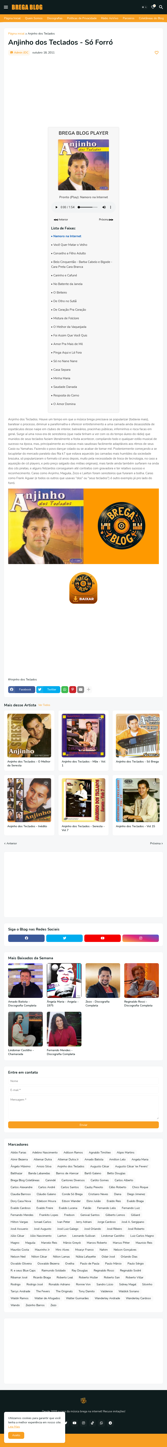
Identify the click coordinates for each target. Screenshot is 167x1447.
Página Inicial (12, 18)
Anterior (12, 843)
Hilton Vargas (19, 1222)
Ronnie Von (83, 1284)
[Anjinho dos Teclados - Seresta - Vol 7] (83, 800)
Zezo (53, 1305)
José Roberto (136, 1229)
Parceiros (128, 18)
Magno (15, 1243)
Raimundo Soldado (54, 1270)
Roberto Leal (65, 1277)
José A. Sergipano (133, 1222)
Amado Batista (94, 1159)
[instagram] (140, 938)
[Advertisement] (83, 89)
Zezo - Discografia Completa (98, 1003)
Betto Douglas (116, 1173)
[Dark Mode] (144, 7)
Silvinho (147, 1284)
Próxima (155, 843)
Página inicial (16, 34)
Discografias (55, 18)
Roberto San (112, 1277)
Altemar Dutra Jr (68, 1159)
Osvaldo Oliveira (21, 1264)
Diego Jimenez (136, 1194)
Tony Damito (87, 1291)
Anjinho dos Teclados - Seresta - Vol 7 (83, 828)
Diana (117, 1194)
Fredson (69, 1215)
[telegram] (110, 1423)
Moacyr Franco (84, 1250)
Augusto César (99, 1166)
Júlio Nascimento (41, 1236)
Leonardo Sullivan (83, 1236)
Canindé (50, 1180)
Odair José (108, 1257)
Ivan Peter (63, 1222)
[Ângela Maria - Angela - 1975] (64, 980)
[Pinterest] (72, 689)
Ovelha (69, 1264)
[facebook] (26, 938)
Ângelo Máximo (21, 1166)
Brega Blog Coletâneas (25, 1180)
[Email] (80, 689)
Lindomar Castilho (112, 1236)
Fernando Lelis (106, 1208)
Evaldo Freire (44, 1208)
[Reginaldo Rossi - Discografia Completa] (141, 980)
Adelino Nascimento (45, 1152)
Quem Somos (34, 18)
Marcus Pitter (121, 1243)
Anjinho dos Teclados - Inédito (27, 826)
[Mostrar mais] (88, 689)
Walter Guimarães (77, 1298)
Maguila (30, 1243)
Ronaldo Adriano (59, 1284)
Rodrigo (16, 1284)
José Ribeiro (114, 1229)
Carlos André (46, 1187)
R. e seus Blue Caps (23, 1270)
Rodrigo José (34, 1284)
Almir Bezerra (19, 1159)
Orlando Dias (129, 1257)
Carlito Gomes (100, 1180)
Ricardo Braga (42, 1277)
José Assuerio (19, 1229)
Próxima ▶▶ (106, 220)
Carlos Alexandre (21, 1187)
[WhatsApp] (64, 689)
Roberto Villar (134, 1277)
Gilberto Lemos (115, 1215)
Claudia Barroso (21, 1194)
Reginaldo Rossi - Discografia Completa (138, 1003)
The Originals (64, 1291)
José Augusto (42, 1229)
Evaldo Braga (135, 1201)
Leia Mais (14, 1427)
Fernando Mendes (22, 1215)
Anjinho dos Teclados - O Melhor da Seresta (28, 763)
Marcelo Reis (49, 1243)
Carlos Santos (70, 1187)
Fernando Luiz (131, 1208)
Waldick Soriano (129, 1291)
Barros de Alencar (67, 1173)
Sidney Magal (127, 1284)
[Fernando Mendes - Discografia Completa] (64, 1029)
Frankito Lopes (48, 1215)
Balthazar (16, 1173)
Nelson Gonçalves (125, 1250)
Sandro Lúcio (105, 1284)
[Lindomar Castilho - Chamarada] (25, 1029)
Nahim (104, 1250)
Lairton (61, 1236)
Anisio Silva (43, 1166)
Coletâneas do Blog (151, 18)
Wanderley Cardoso (138, 1298)
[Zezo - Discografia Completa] (103, 980)
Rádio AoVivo (109, 18)
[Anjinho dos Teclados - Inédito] (29, 800)
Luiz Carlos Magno (142, 1236)
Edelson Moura (46, 1201)
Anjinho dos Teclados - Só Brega (137, 762)
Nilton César (39, 1257)
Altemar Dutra (43, 1159)
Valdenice (107, 1291)
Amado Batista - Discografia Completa (22, 1003)
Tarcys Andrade (20, 1291)
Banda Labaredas (39, 1173)
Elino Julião (94, 1201)
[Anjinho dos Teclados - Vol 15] (138, 800)
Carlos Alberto (124, 1180)
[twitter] (64, 938)
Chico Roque (140, 1187)
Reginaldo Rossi (104, 1270)
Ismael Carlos (42, 1222)
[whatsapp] (101, 1423)
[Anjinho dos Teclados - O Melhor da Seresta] (29, 736)
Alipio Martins (125, 1152)
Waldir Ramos (20, 1298)
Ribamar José (19, 1277)
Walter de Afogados (47, 1298)
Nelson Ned (18, 1257)
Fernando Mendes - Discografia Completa (61, 1052)
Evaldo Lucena (68, 1208)
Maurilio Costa (20, 1250)
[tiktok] (92, 1423)
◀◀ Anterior (61, 220)
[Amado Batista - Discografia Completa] (25, 980)
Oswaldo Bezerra (48, 1264)
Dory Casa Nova (21, 1201)
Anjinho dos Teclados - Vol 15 (135, 826)
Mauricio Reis (144, 1243)
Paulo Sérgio (135, 1264)
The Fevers (43, 1291)
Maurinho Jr (42, 1250)
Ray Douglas (80, 1270)
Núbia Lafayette (86, 1257)
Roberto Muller (88, 1277)
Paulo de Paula (89, 1264)
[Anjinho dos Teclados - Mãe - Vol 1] (83, 736)
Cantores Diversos (73, 1180)
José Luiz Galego (67, 1229)
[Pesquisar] (161, 7)
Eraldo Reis (114, 1201)
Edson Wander (71, 1201)
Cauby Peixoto (94, 1187)
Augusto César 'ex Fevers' (131, 1166)
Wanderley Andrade (107, 1298)
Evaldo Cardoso (21, 1208)
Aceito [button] (16, 1435)
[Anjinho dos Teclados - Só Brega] (138, 736)
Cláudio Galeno (46, 1194)
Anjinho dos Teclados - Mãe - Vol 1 (83, 763)
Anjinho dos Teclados (41, 34)
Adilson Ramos (73, 1152)
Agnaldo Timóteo (100, 1152)
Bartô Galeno (93, 1173)
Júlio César (17, 1236)
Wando (15, 1305)
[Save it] (156, 52)
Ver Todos (44, 705)
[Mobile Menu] (6, 7)
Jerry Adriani (84, 1222)
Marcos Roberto (97, 1243)
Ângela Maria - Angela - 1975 (63, 1003)
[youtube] (102, 938)
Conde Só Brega (72, 1194)
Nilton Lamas (61, 1257)
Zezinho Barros (35, 1305)
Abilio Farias (18, 1152)
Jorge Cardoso (107, 1222)
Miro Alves (62, 1250)
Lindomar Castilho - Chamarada (21, 1052)
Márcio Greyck (72, 1243)
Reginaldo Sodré (130, 1270)
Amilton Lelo (117, 1159)
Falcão (87, 1208)
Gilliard (135, 1215)
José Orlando (92, 1229)
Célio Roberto (117, 1187)
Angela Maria (140, 1159)
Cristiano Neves (98, 1194)
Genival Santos (90, 1215)
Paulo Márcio (113, 1264)
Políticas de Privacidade (82, 18)
